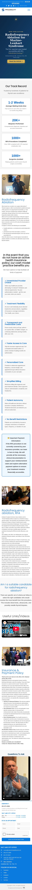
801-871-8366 (23, 5)
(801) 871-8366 (7, 852)
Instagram (6, 875)
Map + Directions (8, 861)
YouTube (6, 880)
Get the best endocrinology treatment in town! (16, 2)
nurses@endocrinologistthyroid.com (12, 850)
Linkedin (6, 877)
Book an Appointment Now (16, 839)
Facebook (6, 870)
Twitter (5, 872)
